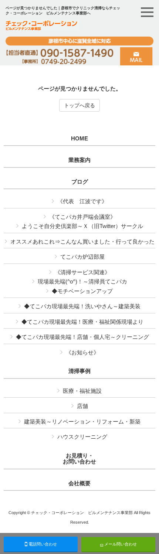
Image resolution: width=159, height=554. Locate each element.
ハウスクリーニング (82, 437)
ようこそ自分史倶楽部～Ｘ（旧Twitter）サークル (82, 226)
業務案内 (79, 160)
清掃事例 (79, 371)
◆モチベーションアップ (82, 291)
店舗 (82, 406)
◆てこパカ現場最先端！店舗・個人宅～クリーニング (82, 337)
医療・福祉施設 (82, 391)
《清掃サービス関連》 (82, 272)
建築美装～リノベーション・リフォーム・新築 (82, 421)
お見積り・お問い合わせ (79, 459)
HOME (79, 139)
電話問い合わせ (42, 544)
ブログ (79, 182)
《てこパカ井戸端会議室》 (82, 217)
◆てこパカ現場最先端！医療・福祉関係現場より (82, 322)
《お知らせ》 (82, 352)
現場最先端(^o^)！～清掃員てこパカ (82, 281)
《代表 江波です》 (82, 201)
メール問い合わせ (120, 544)
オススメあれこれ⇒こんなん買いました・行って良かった (82, 241)
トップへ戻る (79, 105)
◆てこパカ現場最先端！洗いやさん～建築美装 (82, 306)
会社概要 (79, 483)
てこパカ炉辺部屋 (82, 257)
